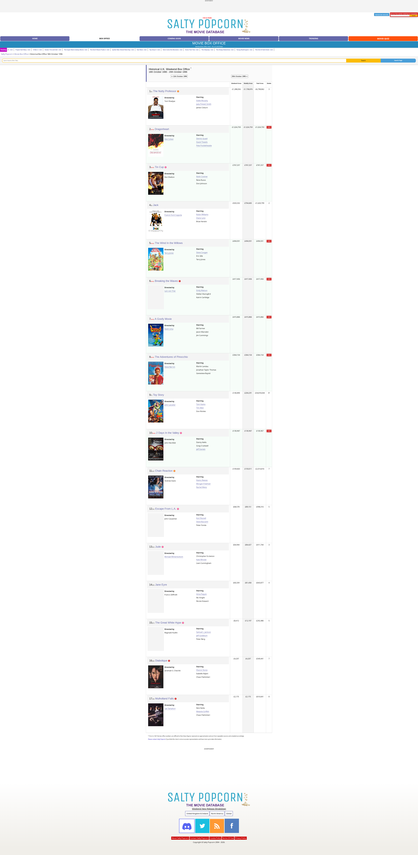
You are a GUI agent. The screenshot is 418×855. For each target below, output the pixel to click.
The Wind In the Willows (169, 242)
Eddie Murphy (202, 100)
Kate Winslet (201, 559)
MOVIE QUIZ (383, 38)
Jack (155, 205)
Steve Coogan (202, 252)
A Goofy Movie (163, 318)
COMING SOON (174, 38)
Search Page (398, 60)
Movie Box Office (21, 54)
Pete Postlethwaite (204, 145)
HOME (35, 38)
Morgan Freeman (203, 484)
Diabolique (161, 660)
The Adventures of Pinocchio (171, 356)
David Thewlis (202, 142)
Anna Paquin (201, 594)
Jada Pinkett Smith (203, 104)
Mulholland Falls (164, 698)
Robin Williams (202, 214)
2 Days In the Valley (168, 432)
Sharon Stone (201, 670)
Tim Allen (200, 408)
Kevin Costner (202, 176)
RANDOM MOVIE (381, 15)
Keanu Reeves (202, 480)
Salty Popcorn (7, 54)
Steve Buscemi (202, 522)
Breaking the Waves (167, 280)
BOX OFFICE (104, 38)
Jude (158, 546)
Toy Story (158, 394)
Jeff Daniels (200, 449)
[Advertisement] (209, 6)
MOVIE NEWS (243, 38)
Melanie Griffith (202, 711)
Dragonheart (162, 129)
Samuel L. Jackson (203, 632)
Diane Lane (200, 218)
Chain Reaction (164, 470)
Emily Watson (201, 290)
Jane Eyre (161, 584)
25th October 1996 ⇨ (240, 76)
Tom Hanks (201, 404)
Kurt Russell (201, 518)
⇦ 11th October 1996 (179, 76)
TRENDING (313, 38)
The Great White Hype (168, 622)
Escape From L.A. (166, 508)
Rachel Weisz (201, 487)
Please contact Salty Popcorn (156, 739)
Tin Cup (159, 167)
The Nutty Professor (165, 91)
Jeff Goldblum (201, 635)
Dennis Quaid (201, 138)
